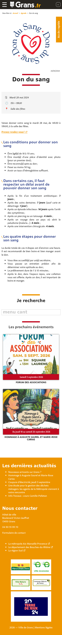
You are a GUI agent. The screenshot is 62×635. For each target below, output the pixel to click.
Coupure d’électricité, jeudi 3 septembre (29, 481)
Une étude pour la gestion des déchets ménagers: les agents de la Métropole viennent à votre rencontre (33, 488)
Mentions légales (44, 627)
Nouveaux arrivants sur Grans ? (24, 471)
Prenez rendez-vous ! (13, 131)
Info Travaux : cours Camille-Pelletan (27, 495)
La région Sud (15, 550)
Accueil (15, 13)
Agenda (23, 13)
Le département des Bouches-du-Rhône (29, 546)
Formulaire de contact (14, 532)
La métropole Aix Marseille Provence (27, 543)
